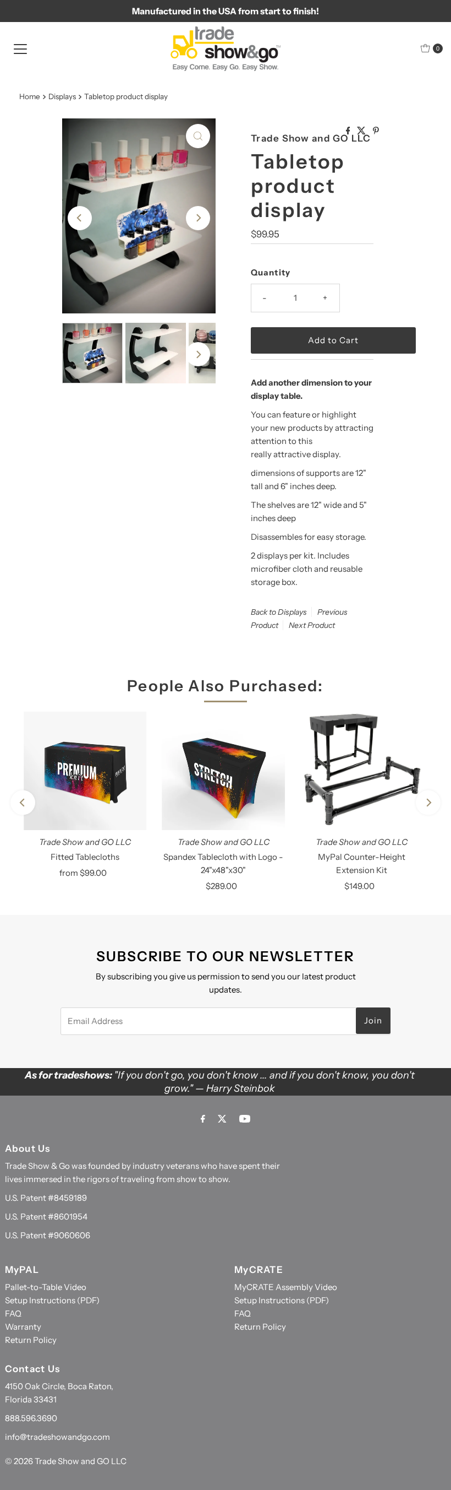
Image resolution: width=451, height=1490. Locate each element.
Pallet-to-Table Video (45, 1287)
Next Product (312, 625)
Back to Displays (279, 612)
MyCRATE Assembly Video (285, 1287)
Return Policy (31, 1340)
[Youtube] (244, 1118)
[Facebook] (203, 1118)
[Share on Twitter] (362, 131)
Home (29, 96)
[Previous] (80, 218)
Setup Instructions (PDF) (52, 1300)
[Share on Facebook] (349, 131)
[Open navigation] (20, 48)
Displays (62, 96)
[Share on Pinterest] (376, 131)
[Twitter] (222, 1118)
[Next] (198, 218)
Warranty (23, 1326)
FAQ (13, 1313)
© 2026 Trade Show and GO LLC (66, 1461)
